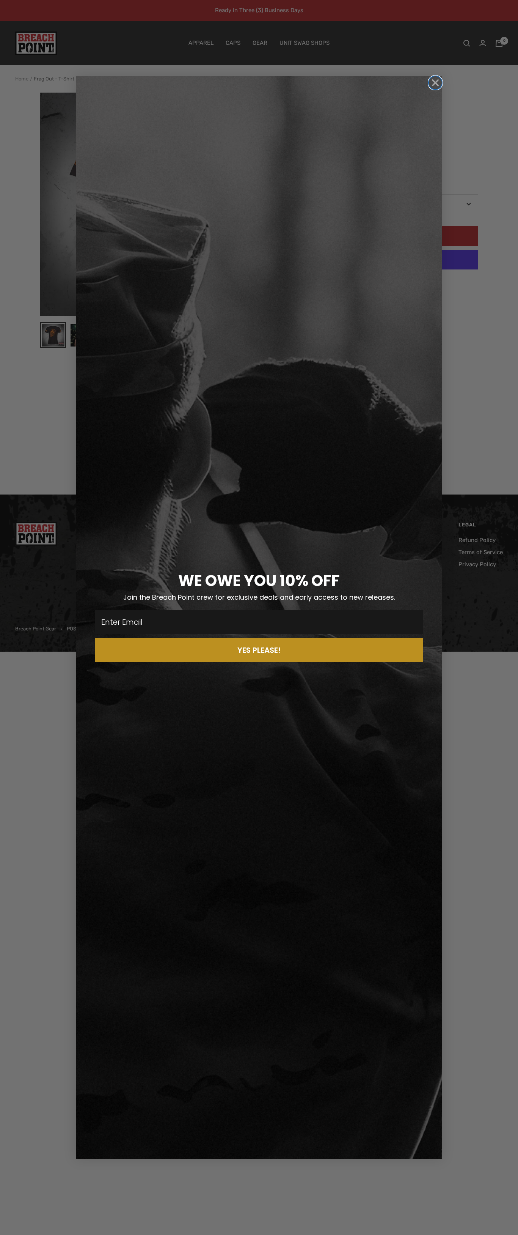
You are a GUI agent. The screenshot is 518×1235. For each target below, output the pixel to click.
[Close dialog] (435, 83)
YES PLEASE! (259, 650)
